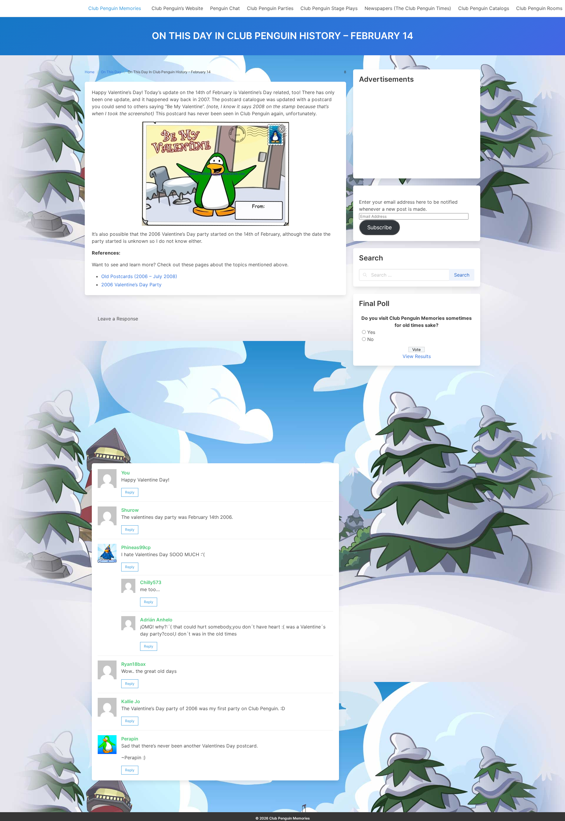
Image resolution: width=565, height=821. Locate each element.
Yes (371, 332)
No (370, 339)
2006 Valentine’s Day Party (131, 284)
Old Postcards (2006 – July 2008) (139, 276)
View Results (417, 356)
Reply (129, 492)
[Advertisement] (416, 131)
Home (89, 72)
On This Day (111, 72)
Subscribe (379, 227)
